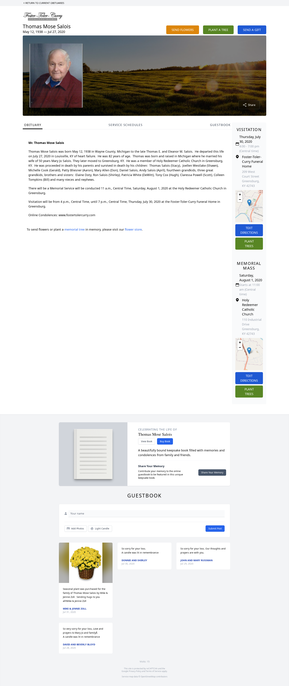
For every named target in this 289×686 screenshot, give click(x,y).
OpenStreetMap (148, 676)
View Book (146, 441)
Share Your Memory (212, 472)
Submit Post (215, 528)
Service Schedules (126, 125)
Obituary (32, 125)
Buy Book (165, 441)
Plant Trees (249, 243)
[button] (249, 202)
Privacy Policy (135, 671)
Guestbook (220, 125)
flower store (133, 229)
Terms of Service (153, 671)
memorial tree (74, 229)
